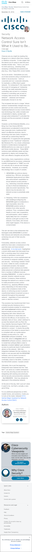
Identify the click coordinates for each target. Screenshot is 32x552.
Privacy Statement (15, 545)
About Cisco (7, 490)
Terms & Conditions (9, 515)
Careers (6, 496)
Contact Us (7, 493)
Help (5, 512)
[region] (16, 543)
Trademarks (7, 529)
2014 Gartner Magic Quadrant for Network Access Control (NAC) (14, 398)
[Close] (29, 537)
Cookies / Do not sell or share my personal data (12, 522)
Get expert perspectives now (20, 463)
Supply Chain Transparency (11, 532)
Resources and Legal (10, 505)
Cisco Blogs (12, 2)
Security (11, 7)
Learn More (20, 478)
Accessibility (7, 526)
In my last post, (16, 249)
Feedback (6, 509)
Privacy (6, 518)
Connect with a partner (10, 499)
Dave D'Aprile (7, 51)
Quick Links (7, 486)
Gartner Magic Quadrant (12, 432)
